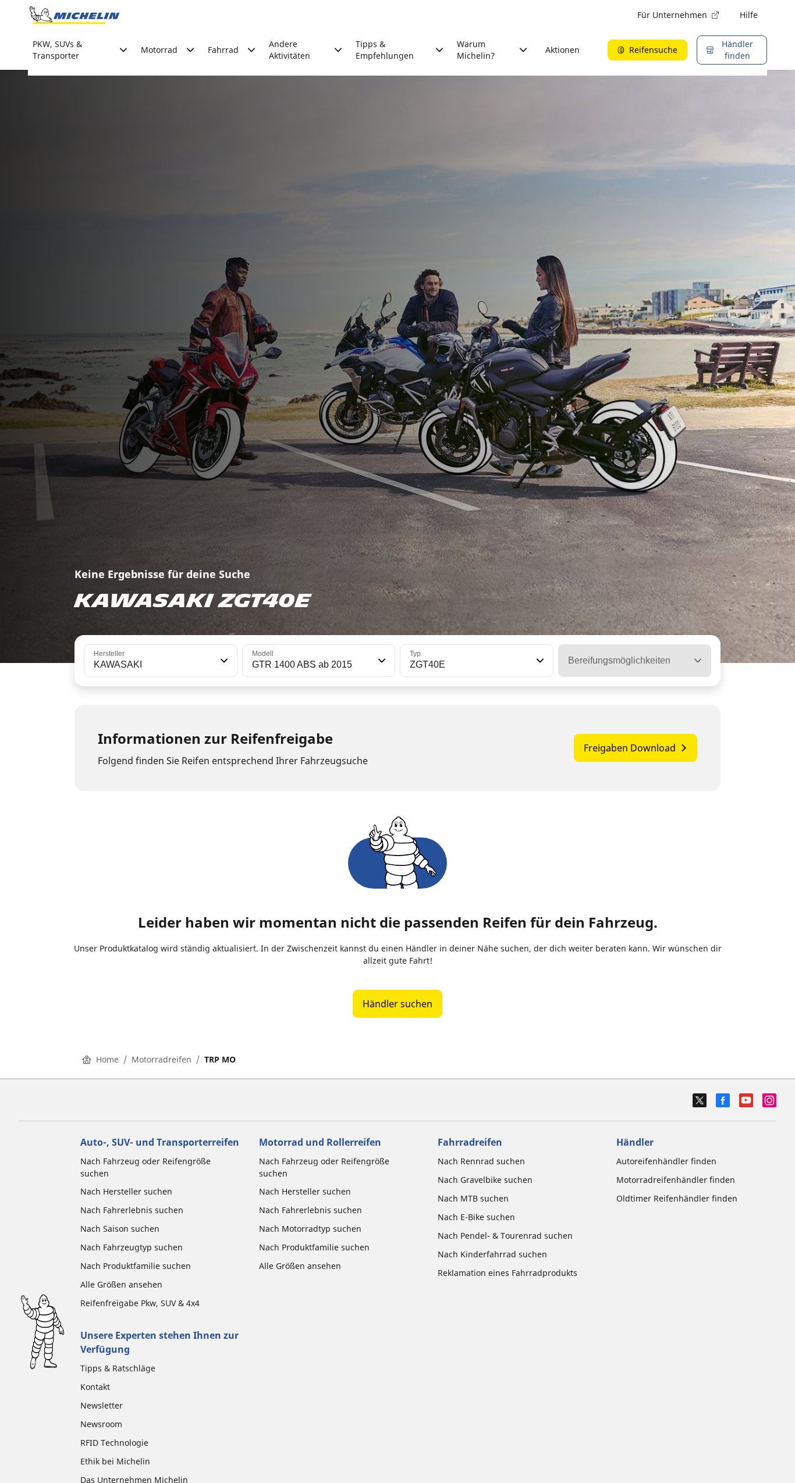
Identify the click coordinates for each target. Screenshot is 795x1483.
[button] (223, 660)
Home (107, 1059)
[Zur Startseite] (74, 15)
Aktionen (562, 49)
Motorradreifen (161, 1059)
